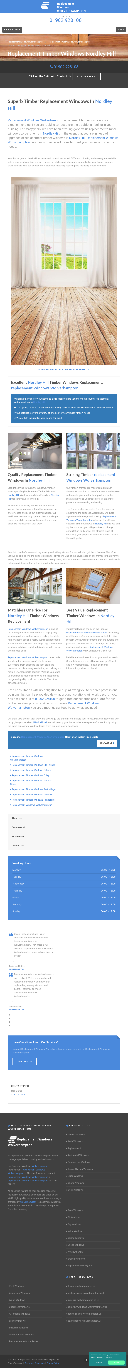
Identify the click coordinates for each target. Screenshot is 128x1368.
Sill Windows (74, 1217)
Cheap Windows (76, 1244)
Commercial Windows (79, 1162)
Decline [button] (99, 1362)
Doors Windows (76, 1183)
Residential (18, 836)
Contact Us (106, 743)
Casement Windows (19, 1306)
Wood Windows (17, 1300)
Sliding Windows (17, 1320)
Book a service (12, 30)
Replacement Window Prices (23, 1341)
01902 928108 (66, 66)
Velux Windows (75, 1231)
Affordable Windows (19, 1313)
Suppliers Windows (18, 1327)
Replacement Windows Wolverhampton (32, 805)
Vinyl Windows (16, 1286)
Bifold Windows (76, 1189)
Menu (121, 29)
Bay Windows (74, 1224)
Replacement (74, 1148)
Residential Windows (78, 1155)
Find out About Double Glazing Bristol (64, 369)
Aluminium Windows (19, 1293)
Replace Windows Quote (80, 1265)
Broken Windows (76, 1258)
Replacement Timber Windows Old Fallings (33, 765)
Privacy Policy (53, 1363)
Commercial (18, 827)
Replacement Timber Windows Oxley (30, 775)
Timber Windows (76, 1134)
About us (17, 818)
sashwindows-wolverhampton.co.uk (86, 1293)
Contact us (18, 845)
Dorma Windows (76, 1238)
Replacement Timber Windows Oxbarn (31, 770)
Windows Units (75, 1251)
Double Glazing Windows (80, 1169)
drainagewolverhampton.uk (81, 1286)
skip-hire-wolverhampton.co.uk (83, 1300)
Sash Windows (75, 1141)
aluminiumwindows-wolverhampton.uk (87, 1306)
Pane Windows (75, 1210)
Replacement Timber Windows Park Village (34, 789)
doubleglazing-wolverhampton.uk (84, 1313)
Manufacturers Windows (21, 1334)
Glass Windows (75, 1176)
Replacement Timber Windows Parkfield (32, 794)
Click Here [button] (108, 1357)
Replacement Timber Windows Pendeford (33, 799)
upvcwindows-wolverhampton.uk (84, 1320)
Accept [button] (116, 1362)
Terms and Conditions (34, 1363)
